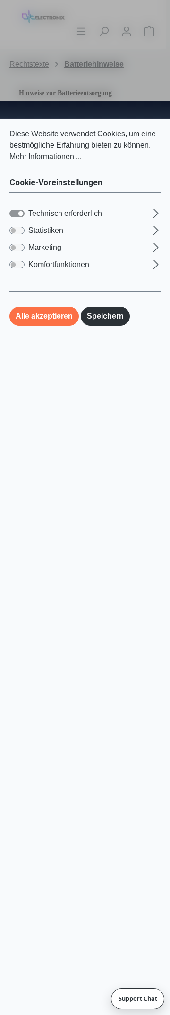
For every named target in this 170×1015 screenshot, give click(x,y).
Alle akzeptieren (44, 316)
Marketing (44, 247)
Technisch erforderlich (65, 213)
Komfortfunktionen (58, 264)
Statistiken (45, 230)
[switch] (17, 230)
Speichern (105, 316)
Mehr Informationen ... (45, 156)
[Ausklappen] (156, 212)
